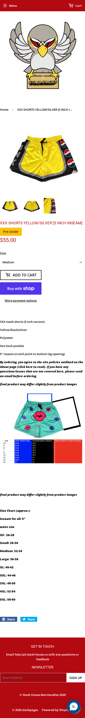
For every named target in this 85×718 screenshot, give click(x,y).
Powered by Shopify (56, 710)
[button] (73, 706)
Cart (78, 6)
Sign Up (75, 678)
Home (4, 110)
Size (3, 253)
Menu (13, 6)
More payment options (21, 300)
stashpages (30, 710)
